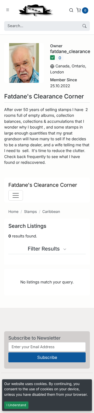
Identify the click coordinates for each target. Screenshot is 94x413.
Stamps (30, 212)
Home (13, 212)
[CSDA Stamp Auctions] (34, 10)
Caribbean (51, 212)
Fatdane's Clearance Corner (42, 185)
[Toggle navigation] (15, 195)
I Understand (16, 405)
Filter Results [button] (44, 249)
